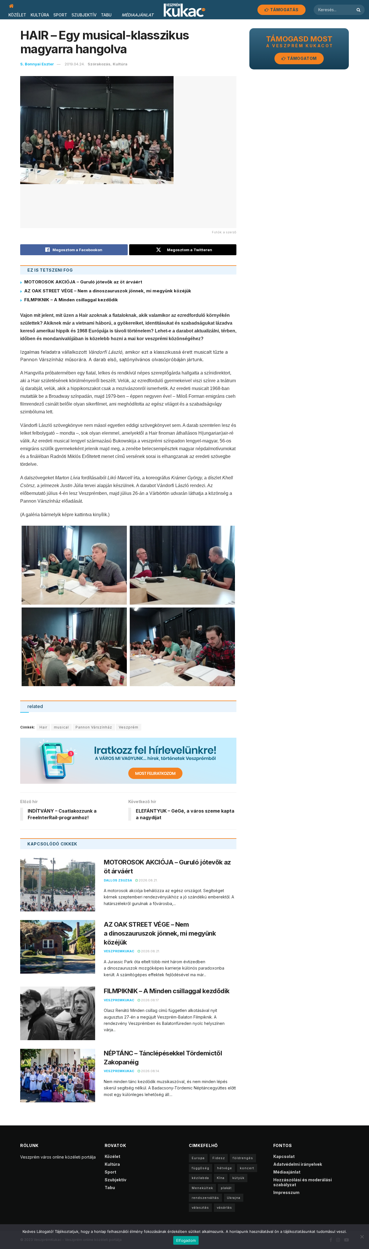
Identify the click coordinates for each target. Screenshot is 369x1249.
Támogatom (301, 58)
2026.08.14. (150, 1071)
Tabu (106, 14)
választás (200, 1208)
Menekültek (202, 1188)
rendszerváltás (205, 1198)
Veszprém (128, 727)
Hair (43, 727)
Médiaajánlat (137, 14)
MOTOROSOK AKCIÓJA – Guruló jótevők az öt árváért (83, 282)
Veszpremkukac (119, 951)
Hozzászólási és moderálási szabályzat (302, 1182)
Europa (198, 1158)
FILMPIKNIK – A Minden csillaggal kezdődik (71, 299)
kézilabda (200, 1178)
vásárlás (224, 1208)
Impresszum (286, 1192)
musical (61, 727)
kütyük (238, 1178)
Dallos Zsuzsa (118, 880)
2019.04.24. (75, 64)
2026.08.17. (149, 1000)
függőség (200, 1168)
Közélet (17, 14)
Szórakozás (99, 64)
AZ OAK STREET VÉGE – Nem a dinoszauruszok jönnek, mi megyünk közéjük (107, 291)
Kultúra (40, 14)
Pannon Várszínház (94, 727)
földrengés (243, 1158)
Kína (221, 1178)
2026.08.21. (148, 880)
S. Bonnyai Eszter (37, 64)
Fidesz (218, 1158)
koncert (247, 1168)
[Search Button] (359, 10)
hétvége (224, 1168)
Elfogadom (186, 1240)
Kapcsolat (284, 1156)
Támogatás (283, 9)
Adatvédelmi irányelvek (297, 1164)
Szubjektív (84, 14)
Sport (60, 14)
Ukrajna (233, 1198)
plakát (226, 1188)
